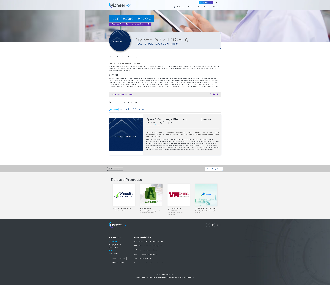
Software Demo (205, 2)
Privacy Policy (161, 274)
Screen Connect (118, 258)
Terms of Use (169, 274)
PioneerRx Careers (117, 262)
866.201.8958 (113, 253)
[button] (181, 7)
